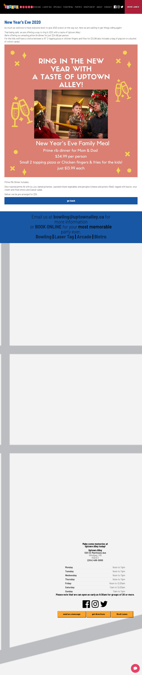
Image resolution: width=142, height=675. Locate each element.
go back (71, 200)
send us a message (71, 614)
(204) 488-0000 (95, 560)
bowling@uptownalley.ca (78, 216)
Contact (108, 7)
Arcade (84, 236)
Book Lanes (133, 7)
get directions (98, 614)
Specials (57, 7)
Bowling (37, 7)
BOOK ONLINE (48, 226)
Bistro (100, 236)
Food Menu (68, 7)
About (99, 7)
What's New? (89, 7)
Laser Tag (47, 7)
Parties (78, 7)
